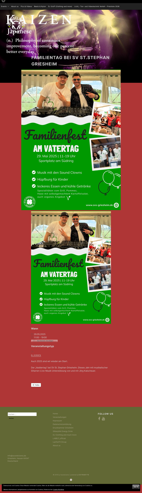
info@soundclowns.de (17, 456)
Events (4, 6)
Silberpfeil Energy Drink (63, 431)
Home (55, 413)
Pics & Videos (26, 6)
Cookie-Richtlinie (58, 489)
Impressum (57, 421)
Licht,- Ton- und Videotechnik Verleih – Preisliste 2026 (96, 6)
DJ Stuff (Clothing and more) (60, 6)
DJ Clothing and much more (64, 435)
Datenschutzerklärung (62, 424)
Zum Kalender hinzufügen (44, 341)
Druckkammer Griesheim (63, 428)
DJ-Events (36, 355)
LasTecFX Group (59, 442)
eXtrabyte (84, 475)
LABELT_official (59, 438)
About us (15, 6)
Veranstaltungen (59, 417)
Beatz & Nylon (40, 6)
